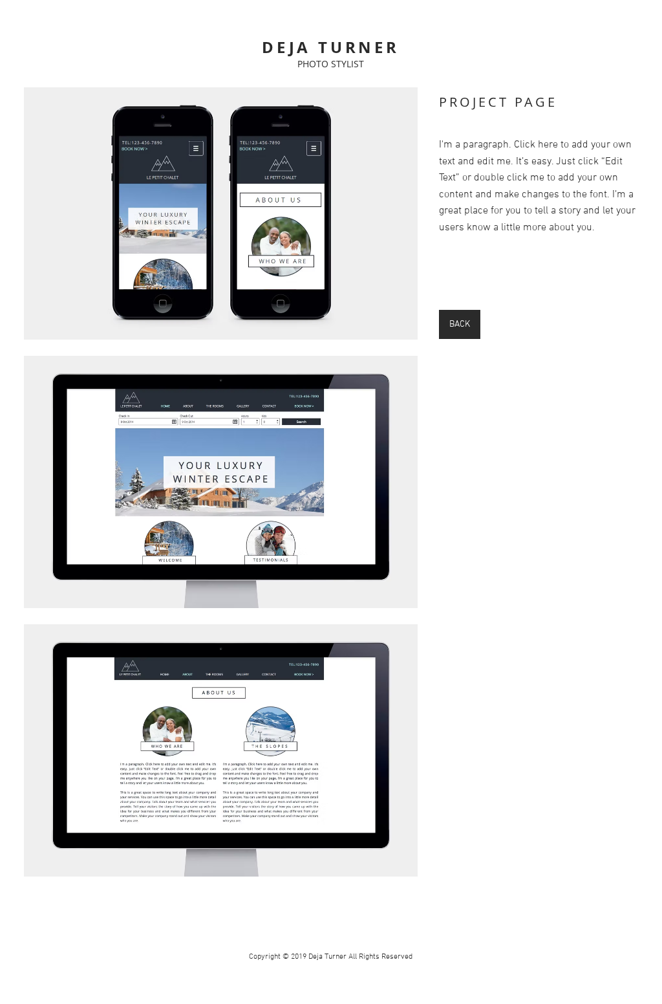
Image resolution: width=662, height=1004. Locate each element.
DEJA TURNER (331, 47)
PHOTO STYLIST (330, 64)
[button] (221, 213)
